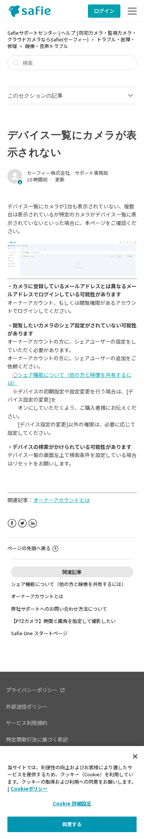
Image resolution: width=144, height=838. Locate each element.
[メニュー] (132, 11)
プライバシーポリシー (32, 690)
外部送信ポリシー (26, 706)
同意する (72, 824)
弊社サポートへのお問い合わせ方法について (59, 608)
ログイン (104, 10)
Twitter (22, 523)
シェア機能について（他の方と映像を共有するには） (68, 583)
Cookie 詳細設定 (72, 803)
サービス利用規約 (26, 722)
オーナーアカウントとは (37, 596)
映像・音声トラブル (46, 46)
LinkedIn (32, 523)
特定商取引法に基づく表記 (37, 739)
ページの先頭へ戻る (29, 548)
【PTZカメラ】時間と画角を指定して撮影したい (63, 620)
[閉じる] (135, 756)
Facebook (12, 523)
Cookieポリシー (29, 788)
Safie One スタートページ (39, 633)
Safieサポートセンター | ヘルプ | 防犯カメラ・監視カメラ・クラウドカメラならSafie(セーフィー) (72, 36)
